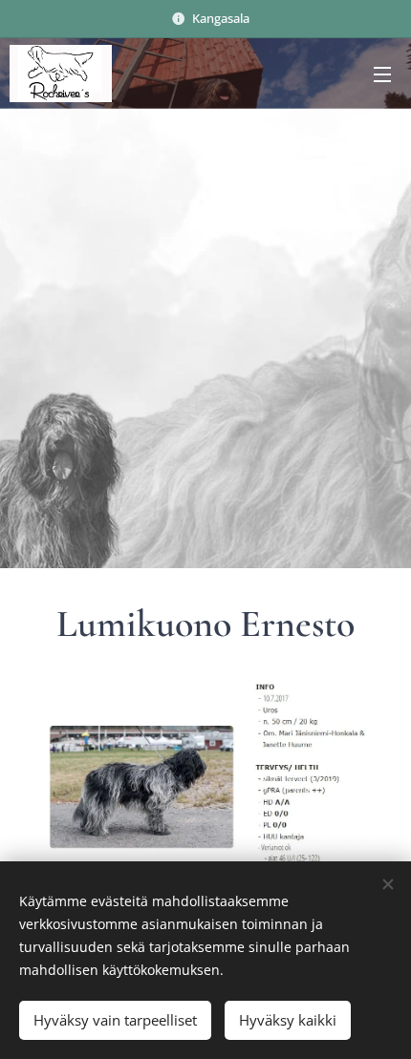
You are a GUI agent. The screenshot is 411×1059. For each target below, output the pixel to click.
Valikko (382, 73)
